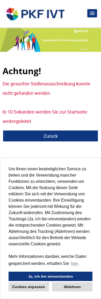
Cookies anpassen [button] (28, 287)
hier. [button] (75, 263)
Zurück (51, 136)
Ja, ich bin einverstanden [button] (50, 276)
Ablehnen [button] (72, 287)
